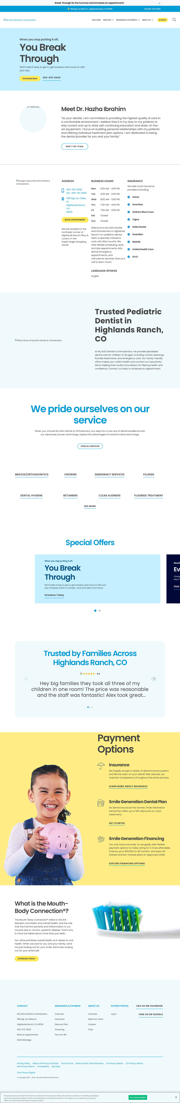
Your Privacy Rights (26, 1072)
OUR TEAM (96, 20)
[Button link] (174, 20)
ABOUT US (146, 20)
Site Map (56, 1066)
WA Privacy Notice (26, 1066)
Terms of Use (67, 1063)
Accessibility (43, 1066)
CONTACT (22, 1005)
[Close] (176, 1097)
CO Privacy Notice (134, 1063)
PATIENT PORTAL (120, 1005)
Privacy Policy (23, 1063)
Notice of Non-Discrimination (90, 1063)
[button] (95, 611)
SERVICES (107, 20)
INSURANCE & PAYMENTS (126, 20)
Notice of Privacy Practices (45, 1063)
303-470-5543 (74, 189)
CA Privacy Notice (114, 1063)
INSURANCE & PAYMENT (68, 1005)
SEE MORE (90, 506)
